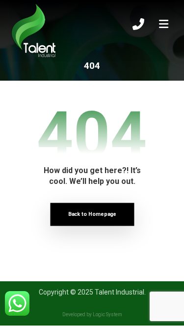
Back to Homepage (92, 214)
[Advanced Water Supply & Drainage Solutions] (33, 31)
